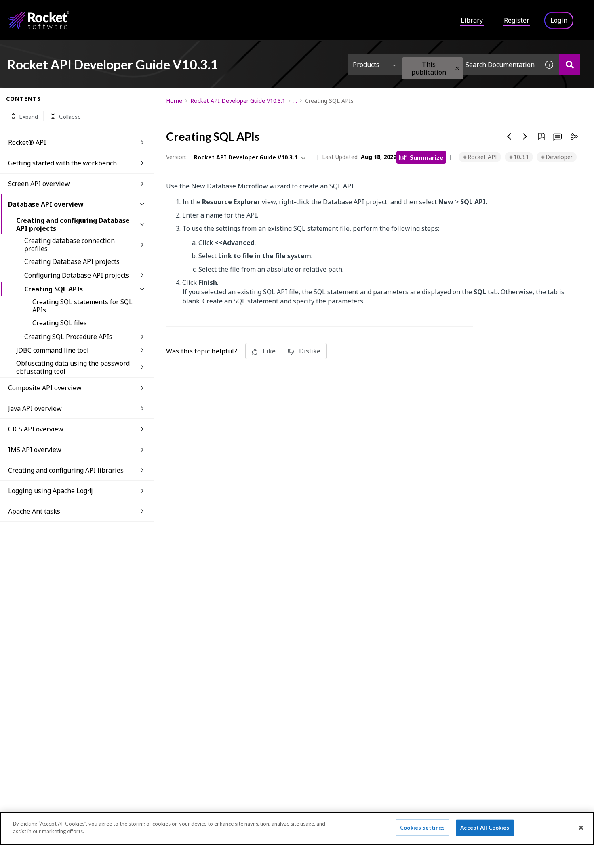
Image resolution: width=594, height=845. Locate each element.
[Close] (581, 828)
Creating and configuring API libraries (66, 470)
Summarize (426, 157)
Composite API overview (45, 387)
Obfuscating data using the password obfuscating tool (73, 367)
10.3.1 (521, 157)
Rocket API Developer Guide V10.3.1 (237, 100)
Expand (28, 116)
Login (558, 20)
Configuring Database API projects (76, 275)
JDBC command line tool (52, 350)
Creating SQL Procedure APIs (68, 336)
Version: (176, 157)
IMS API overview (34, 449)
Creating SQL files (59, 322)
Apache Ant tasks (34, 511)
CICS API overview (35, 429)
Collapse (70, 116)
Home (174, 100)
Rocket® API (27, 142)
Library (472, 20)
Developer (559, 157)
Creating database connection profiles (69, 244)
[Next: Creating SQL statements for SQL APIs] (525, 136)
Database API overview (46, 204)
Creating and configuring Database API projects (73, 224)
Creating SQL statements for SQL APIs (82, 306)
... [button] (295, 100)
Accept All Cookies (484, 827)
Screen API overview (39, 183)
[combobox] (469, 64)
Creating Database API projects (72, 261)
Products (366, 64)
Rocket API (482, 157)
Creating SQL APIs (53, 288)
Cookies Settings (422, 827)
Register (516, 20)
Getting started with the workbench (62, 163)
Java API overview (35, 408)
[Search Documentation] (569, 64)
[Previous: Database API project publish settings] (509, 136)
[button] (457, 68)
